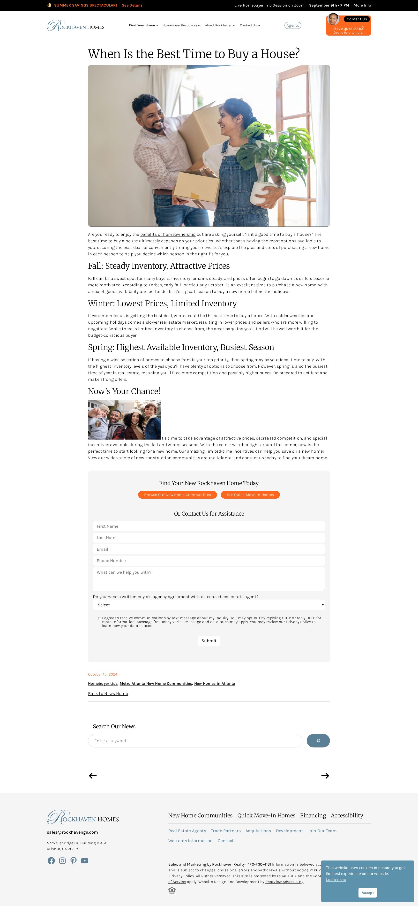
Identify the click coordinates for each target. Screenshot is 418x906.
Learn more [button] (336, 879)
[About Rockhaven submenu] (234, 25)
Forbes (155, 285)
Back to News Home (108, 693)
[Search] (318, 740)
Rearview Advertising (284, 881)
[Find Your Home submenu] (157, 25)
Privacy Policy (181, 876)
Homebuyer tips (103, 683)
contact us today (259, 457)
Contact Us (357, 19)
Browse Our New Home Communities (177, 494)
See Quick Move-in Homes (250, 494)
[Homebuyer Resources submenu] (199, 25)
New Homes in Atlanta (214, 683)
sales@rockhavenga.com (72, 832)
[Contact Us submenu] (259, 25)
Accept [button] (368, 893)
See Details (132, 5)
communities (186, 457)
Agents (293, 25)
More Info (362, 5)
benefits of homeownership (168, 234)
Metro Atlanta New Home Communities (156, 683)
